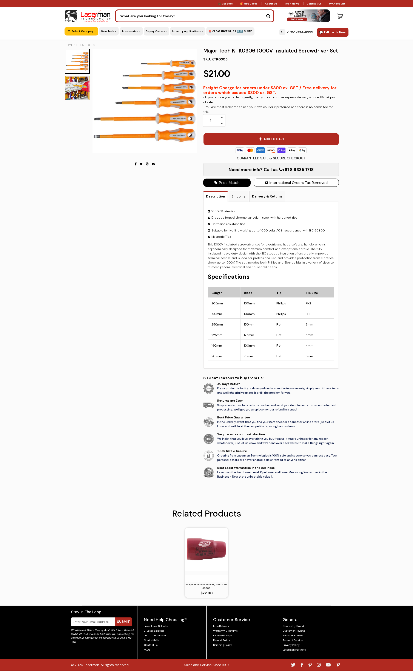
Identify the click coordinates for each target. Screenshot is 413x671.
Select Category (82, 31)
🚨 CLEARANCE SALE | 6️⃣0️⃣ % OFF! (230, 31)
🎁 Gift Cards (248, 3)
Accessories (130, 31)
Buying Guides (155, 31)
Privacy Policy (291, 645)
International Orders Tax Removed (298, 182)
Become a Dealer (293, 635)
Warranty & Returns (225, 630)
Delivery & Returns (267, 196)
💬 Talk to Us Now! (332, 32)
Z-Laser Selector (154, 630)
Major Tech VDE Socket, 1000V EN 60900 (206, 586)
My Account (337, 3)
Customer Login (223, 635)
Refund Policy (221, 640)
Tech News (291, 3)
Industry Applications (186, 31)
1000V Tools (85, 45)
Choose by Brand (293, 626)
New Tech (108, 31)
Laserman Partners (294, 649)
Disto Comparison (155, 635)
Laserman (91, 665)
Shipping (238, 196)
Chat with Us (151, 640)
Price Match (228, 182)
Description (215, 196)
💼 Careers (225, 3)
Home (69, 45)
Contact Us (314, 3)
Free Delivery (221, 626)
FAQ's (147, 649)
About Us (271, 3)
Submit (123, 621)
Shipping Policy (222, 645)
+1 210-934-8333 (300, 32)
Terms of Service (293, 640)
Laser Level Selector (156, 626)
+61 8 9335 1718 (298, 169)
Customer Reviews (294, 630)
